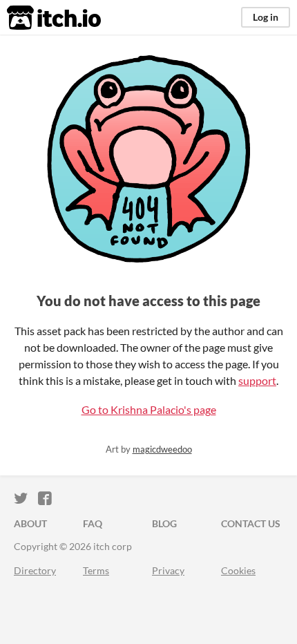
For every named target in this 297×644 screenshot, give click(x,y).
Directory (35, 570)
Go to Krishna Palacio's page (149, 409)
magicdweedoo (162, 449)
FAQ (92, 523)
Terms (96, 570)
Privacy (168, 570)
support (257, 380)
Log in (265, 17)
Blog (164, 523)
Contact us (250, 523)
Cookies (238, 570)
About (30, 523)
